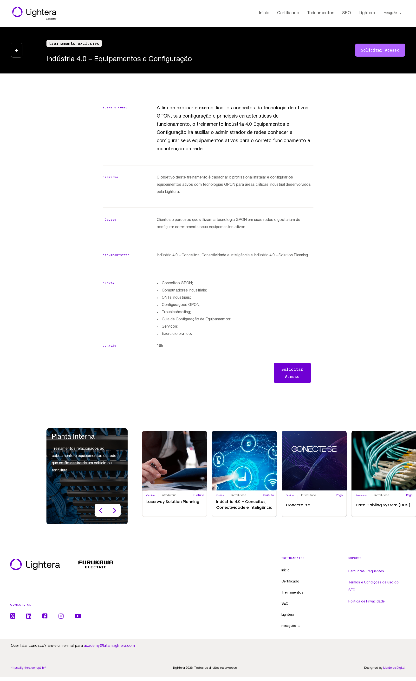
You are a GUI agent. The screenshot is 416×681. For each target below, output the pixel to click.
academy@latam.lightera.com (109, 646)
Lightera (367, 13)
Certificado (288, 13)
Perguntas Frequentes (366, 571)
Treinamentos (320, 13)
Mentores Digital (394, 668)
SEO (346, 13)
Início (264, 13)
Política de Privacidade (366, 601)
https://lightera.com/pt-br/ (28, 668)
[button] (74, 43)
